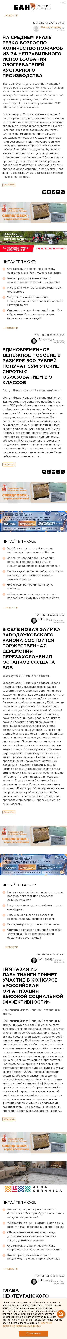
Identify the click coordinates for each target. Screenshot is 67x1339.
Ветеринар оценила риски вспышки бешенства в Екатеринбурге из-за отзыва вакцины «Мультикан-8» (35, 1214)
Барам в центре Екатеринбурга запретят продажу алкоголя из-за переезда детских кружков (35, 575)
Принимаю (33, 1333)
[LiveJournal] (63, 192)
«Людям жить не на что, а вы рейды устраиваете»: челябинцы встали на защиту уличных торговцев (31, 1236)
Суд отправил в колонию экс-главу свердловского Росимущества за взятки (34, 271)
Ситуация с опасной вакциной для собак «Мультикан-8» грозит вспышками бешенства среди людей (34, 314)
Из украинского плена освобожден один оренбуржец (35, 290)
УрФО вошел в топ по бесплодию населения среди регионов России (31, 550)
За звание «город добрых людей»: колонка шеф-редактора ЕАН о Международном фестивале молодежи (33, 562)
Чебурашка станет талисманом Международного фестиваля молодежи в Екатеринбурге (35, 301)
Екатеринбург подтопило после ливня (33, 924)
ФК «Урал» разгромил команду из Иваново (30, 587)
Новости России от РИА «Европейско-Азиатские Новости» (25, 7)
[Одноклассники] (49, 192)
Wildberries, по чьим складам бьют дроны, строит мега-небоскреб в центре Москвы (35, 1225)
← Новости (10, 16)
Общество (8, 185)
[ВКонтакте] (44, 192)
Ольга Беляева (51, 27)
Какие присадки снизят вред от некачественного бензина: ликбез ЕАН (33, 280)
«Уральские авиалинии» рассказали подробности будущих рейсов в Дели (33, 596)
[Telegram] (53, 192)
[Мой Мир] (58, 192)
